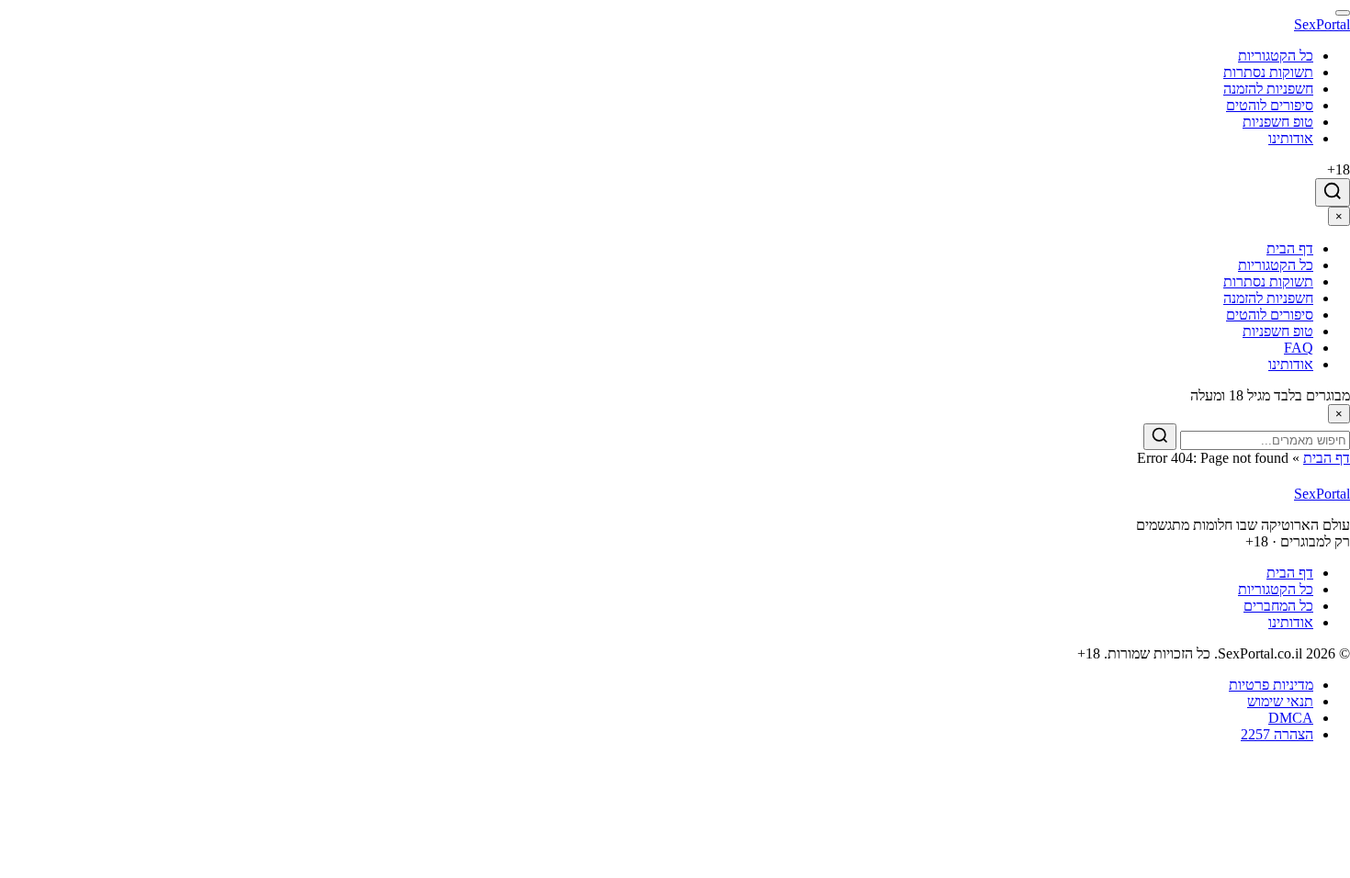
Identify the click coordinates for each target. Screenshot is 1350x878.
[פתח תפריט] (1342, 13)
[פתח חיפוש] (1332, 192)
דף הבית (1326, 458)
